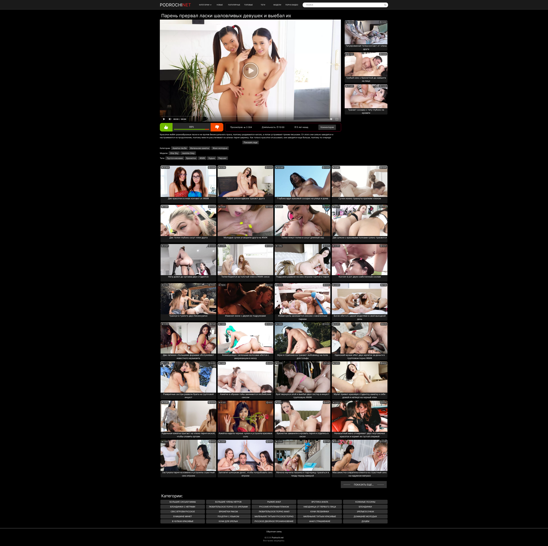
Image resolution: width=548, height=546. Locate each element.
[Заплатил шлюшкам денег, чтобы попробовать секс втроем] (245, 455)
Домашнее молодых (365, 516)
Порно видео (291, 5)
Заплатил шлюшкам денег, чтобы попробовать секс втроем (245, 474)
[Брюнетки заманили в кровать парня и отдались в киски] (302, 416)
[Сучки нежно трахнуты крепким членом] (359, 181)
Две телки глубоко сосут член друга (188, 237)
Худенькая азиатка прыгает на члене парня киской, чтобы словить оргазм (188, 435)
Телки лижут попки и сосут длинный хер (302, 237)
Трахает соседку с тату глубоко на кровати (366, 111)
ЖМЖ (202, 158)
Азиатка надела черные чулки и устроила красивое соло (245, 435)
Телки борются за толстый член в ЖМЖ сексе (245, 276)
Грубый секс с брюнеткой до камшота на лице (366, 79)
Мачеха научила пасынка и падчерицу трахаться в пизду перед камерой (302, 474)
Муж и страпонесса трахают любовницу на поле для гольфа (302, 357)
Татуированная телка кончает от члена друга (366, 47)
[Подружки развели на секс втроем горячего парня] (302, 259)
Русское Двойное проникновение (274, 521)
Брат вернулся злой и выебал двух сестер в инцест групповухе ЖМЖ (302, 396)
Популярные (234, 5)
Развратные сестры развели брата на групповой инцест (188, 396)
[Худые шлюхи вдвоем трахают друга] (245, 181)
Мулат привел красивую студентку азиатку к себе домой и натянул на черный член (359, 396)
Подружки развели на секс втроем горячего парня (302, 276)
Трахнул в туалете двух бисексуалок (188, 315)
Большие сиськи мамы (183, 502)
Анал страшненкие (319, 521)
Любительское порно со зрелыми (228, 506)
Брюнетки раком (228, 511)
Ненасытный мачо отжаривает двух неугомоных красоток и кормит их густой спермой (359, 435)
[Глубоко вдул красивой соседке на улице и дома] (302, 181)
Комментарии (327, 127)
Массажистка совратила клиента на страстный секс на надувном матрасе (360, 474)
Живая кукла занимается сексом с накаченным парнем (302, 317)
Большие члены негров (228, 502)
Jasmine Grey (188, 153)
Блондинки (365, 506)
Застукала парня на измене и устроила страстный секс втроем (188, 474)
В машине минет (182, 516)
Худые (211, 158)
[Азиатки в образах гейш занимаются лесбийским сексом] (245, 377)
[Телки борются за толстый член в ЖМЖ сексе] (245, 259)
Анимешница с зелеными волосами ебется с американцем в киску (245, 357)
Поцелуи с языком (228, 516)
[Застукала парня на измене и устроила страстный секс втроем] (188, 455)
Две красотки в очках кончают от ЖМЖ (188, 198)
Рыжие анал (274, 502)
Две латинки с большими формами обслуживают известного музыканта (188, 357)
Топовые (248, 5)
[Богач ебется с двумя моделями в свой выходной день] (359, 298)
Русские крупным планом (274, 506)
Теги (263, 5)
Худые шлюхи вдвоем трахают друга (245, 198)
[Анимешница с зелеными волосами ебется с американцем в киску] (245, 337)
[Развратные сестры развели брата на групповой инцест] (188, 377)
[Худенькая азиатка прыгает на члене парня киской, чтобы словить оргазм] (188, 416)
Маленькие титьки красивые (319, 516)
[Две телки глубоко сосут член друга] (188, 220)
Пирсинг (222, 158)
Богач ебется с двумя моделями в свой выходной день (360, 317)
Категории (204, 5)
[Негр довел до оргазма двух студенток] (188, 259)
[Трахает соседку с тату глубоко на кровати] (366, 96)
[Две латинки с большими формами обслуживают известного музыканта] (188, 337)
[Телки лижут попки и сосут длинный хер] (302, 220)
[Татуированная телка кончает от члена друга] (366, 32)
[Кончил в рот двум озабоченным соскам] (359, 259)
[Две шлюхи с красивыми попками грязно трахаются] (359, 220)
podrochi (175, 4)
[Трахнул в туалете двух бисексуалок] (188, 298)
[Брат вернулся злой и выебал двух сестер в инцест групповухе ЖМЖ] (302, 377)
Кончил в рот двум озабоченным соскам (360, 276)
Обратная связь (274, 531)
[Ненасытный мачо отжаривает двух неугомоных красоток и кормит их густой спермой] (359, 416)
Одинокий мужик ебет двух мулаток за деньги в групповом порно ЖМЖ (360, 357)
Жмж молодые (220, 148)
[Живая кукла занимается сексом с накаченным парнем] (302, 298)
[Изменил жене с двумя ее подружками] (245, 298)
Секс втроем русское (183, 511)
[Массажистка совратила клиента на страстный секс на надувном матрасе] (359, 455)
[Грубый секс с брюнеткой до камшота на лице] (366, 64)
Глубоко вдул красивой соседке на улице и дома (302, 198)
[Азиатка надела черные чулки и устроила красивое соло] (245, 416)
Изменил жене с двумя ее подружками (245, 315)
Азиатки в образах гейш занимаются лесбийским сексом (245, 396)
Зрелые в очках (365, 511)
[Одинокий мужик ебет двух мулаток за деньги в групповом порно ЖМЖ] (359, 337)
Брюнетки (191, 158)
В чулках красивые (182, 521)
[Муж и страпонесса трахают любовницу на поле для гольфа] (302, 337)
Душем (365, 521)
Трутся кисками (175, 158)
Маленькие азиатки (199, 148)
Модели (277, 5)
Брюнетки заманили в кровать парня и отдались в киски (303, 435)
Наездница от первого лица (320, 506)
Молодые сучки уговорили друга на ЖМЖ (245, 237)
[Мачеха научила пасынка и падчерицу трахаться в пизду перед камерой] (302, 455)
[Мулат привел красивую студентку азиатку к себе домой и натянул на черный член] (359, 377)
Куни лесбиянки (319, 511)
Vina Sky (174, 153)
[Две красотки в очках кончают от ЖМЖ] (188, 181)
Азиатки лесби (180, 148)
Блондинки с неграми (182, 506)
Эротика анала (319, 502)
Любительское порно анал (274, 511)
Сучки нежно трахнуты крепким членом (360, 198)
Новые (220, 5)
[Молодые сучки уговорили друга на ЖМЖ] (245, 220)
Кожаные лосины (365, 502)
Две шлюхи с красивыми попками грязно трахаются (360, 237)
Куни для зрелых (228, 521)
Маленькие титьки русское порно (274, 516)
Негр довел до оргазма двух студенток (188, 276)
